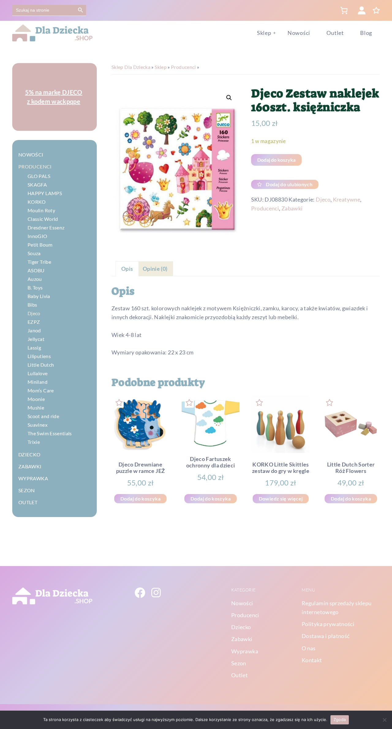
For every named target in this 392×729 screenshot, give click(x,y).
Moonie (36, 399)
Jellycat (36, 339)
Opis (127, 268)
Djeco (323, 199)
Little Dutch (41, 365)
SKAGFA (37, 184)
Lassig (34, 347)
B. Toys (35, 287)
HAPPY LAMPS (45, 193)
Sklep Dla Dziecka (130, 67)
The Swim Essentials (50, 433)
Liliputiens (39, 356)
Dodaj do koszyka (276, 160)
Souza (34, 253)
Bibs (32, 305)
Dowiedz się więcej (281, 498)
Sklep (161, 67)
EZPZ (34, 322)
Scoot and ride (43, 416)
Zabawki (292, 208)
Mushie (36, 407)
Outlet (27, 502)
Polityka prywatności (328, 624)
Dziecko (29, 454)
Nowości (30, 154)
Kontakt (312, 660)
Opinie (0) (155, 268)
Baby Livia (39, 296)
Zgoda (340, 719)
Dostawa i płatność (325, 636)
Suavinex (37, 425)
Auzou (35, 279)
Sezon (26, 490)
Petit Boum (40, 244)
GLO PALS (39, 176)
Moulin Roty (41, 210)
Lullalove (37, 373)
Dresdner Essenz (46, 227)
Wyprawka (33, 478)
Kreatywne (346, 199)
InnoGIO (37, 236)
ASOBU (36, 270)
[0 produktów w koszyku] (344, 10)
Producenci (183, 67)
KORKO (37, 202)
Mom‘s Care (41, 390)
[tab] (127, 268)
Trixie (34, 442)
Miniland (37, 382)
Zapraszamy (54, 96)
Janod (34, 330)
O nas (309, 648)
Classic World (43, 219)
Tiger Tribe (39, 262)
